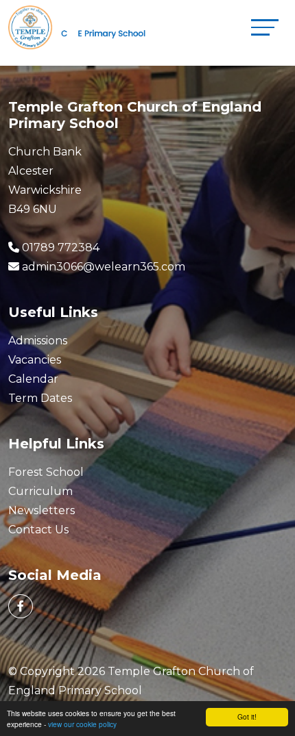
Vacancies (34, 359)
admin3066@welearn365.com (103, 266)
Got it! (247, 716)
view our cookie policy (82, 724)
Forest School (46, 472)
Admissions (37, 340)
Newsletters (41, 510)
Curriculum (40, 491)
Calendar (33, 378)
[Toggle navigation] (265, 27)
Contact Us (38, 529)
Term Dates (40, 398)
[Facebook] (20, 606)
